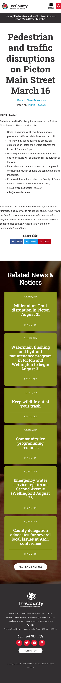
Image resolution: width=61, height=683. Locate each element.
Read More (30, 325)
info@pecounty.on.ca (18, 192)
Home (8, 16)
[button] (16, 241)
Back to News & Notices (31, 100)
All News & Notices (30, 566)
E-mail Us (30, 625)
